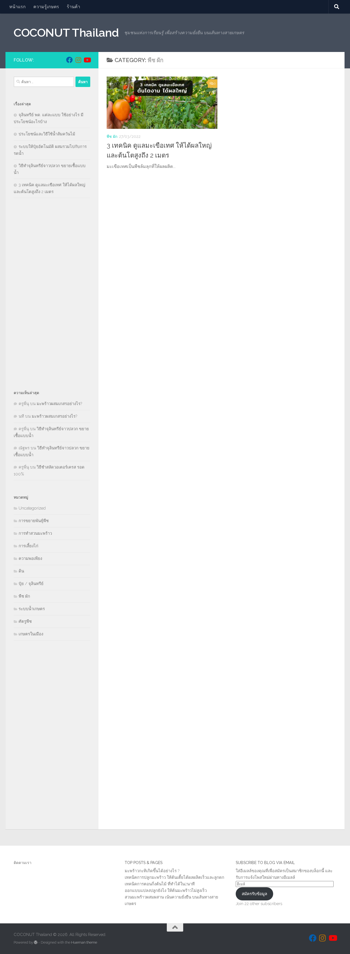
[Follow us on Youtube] (87, 60)
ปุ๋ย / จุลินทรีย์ (31, 583)
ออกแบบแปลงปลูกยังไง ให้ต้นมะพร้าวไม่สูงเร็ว (166, 890)
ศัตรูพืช (25, 621)
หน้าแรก (17, 6)
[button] (162, 103)
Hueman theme (84, 942)
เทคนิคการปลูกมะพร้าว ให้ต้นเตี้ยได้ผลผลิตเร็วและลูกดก (174, 877)
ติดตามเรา (22, 862)
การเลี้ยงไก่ (28, 545)
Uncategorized (32, 508)
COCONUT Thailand (66, 32)
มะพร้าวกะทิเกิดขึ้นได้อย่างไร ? (152, 870)
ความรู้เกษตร (46, 6)
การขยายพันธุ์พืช (34, 520)
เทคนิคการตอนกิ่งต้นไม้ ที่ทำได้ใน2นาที (160, 884)
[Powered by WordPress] (35, 942)
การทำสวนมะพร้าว (35, 533)
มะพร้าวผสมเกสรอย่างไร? (59, 403)
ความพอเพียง (30, 558)
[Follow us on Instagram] (78, 60)
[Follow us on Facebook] (69, 60)
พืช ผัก (112, 136)
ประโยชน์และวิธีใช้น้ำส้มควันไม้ (47, 134)
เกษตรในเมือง (31, 634)
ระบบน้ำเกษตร (32, 608)
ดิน (21, 571)
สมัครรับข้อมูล (254, 893)
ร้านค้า (73, 6)
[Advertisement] (52, 294)
